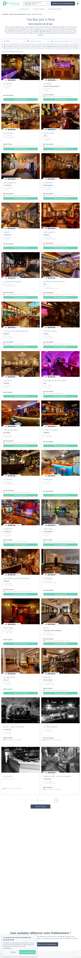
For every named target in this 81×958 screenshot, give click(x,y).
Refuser (13, 952)
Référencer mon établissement (62, 3)
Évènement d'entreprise (54, 9)
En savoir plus (7, 948)
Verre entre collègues (38, 9)
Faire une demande (20, 99)
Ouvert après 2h (65, 46)
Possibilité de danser (51, 46)
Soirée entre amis (24, 9)
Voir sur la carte (40, 806)
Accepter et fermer (27, 952)
